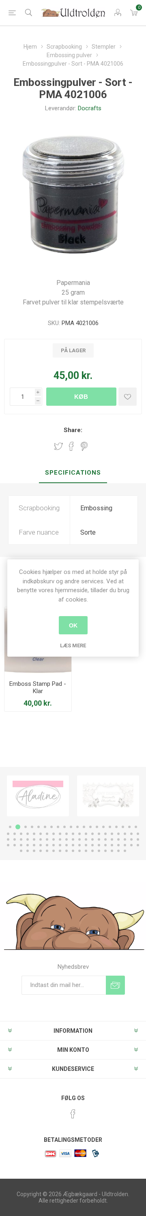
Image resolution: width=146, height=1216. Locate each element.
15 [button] (103, 827)
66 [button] (27, 845)
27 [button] (47, 834)
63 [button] (8, 845)
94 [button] (86, 851)
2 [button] (16, 827)
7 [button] (51, 827)
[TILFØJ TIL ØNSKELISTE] (127, 396)
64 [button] (14, 845)
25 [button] (34, 834)
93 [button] (79, 851)
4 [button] (32, 827)
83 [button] (138, 845)
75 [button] (86, 845)
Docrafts (89, 108)
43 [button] (14, 839)
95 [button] (92, 851)
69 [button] (47, 845)
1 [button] (10, 827)
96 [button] (99, 851)
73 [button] (73, 845)
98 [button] (112, 851)
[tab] (73, 473)
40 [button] (131, 834)
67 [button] (34, 845)
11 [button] (77, 827)
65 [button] (21, 845)
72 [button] (66, 845)
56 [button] (99, 839)
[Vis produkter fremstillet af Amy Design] (100, 795)
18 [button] (123, 827)
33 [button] (86, 834)
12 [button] (84, 827)
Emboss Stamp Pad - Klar (37, 687)
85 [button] (27, 851)
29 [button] (60, 834)
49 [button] (53, 839)
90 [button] (60, 851)
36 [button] (105, 834)
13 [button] (90, 827)
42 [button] (8, 839)
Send (115, 985)
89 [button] (53, 851)
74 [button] (79, 845)
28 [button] (53, 834)
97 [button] (105, 851)
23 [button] (21, 834)
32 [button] (79, 834)
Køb (81, 396)
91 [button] (66, 851)
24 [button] (27, 834)
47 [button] (40, 839)
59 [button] (118, 839)
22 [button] (14, 834)
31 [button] (73, 834)
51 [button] (66, 839)
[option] (100, 795)
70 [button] (53, 845)
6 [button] (45, 827)
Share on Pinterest (84, 446)
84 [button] (21, 851)
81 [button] (125, 845)
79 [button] (112, 845)
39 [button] (125, 834)
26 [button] (40, 834)
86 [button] (34, 851)
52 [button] (73, 839)
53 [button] (79, 839)
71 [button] (60, 845)
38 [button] (118, 834)
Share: (73, 430)
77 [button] (99, 845)
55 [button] (92, 839)
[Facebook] (73, 1113)
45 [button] (27, 839)
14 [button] (97, 827)
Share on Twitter (58, 446)
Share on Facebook (71, 446)
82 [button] (131, 845)
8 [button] (58, 827)
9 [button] (64, 827)
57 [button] (105, 839)
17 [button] (116, 827)
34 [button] (92, 834)
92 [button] (73, 851)
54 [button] (86, 839)
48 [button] (47, 839)
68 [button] (40, 845)
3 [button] (24, 826)
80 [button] (118, 845)
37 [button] (112, 834)
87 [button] (40, 851)
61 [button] (131, 839)
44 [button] (21, 839)
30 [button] (66, 834)
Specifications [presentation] (73, 472)
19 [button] (129, 827)
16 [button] (110, 827)
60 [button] (125, 839)
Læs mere (73, 645)
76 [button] (92, 845)
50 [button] (60, 839)
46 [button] (34, 839)
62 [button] (138, 839)
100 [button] (125, 851)
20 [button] (136, 827)
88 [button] (47, 851)
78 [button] (105, 845)
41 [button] (138, 834)
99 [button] (118, 851)
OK (73, 625)
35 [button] (99, 834)
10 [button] (71, 827)
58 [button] (112, 839)
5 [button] (38, 827)
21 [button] (8, 834)
